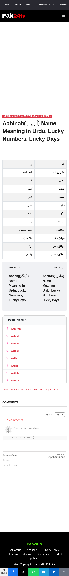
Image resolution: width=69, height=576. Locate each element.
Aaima (15, 380)
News (6, 5)
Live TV (17, 5)
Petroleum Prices (46, 5)
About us (32, 550)
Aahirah (16, 328)
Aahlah (15, 336)
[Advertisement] (34, 64)
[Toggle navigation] (64, 16)
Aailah (15, 373)
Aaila (14, 358)
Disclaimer (43, 554)
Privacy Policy (51, 550)
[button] (13, 572)
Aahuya (15, 343)
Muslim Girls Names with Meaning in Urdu (27, 116)
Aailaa (15, 365)
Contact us (15, 550)
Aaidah (15, 350)
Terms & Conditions (20, 554)
